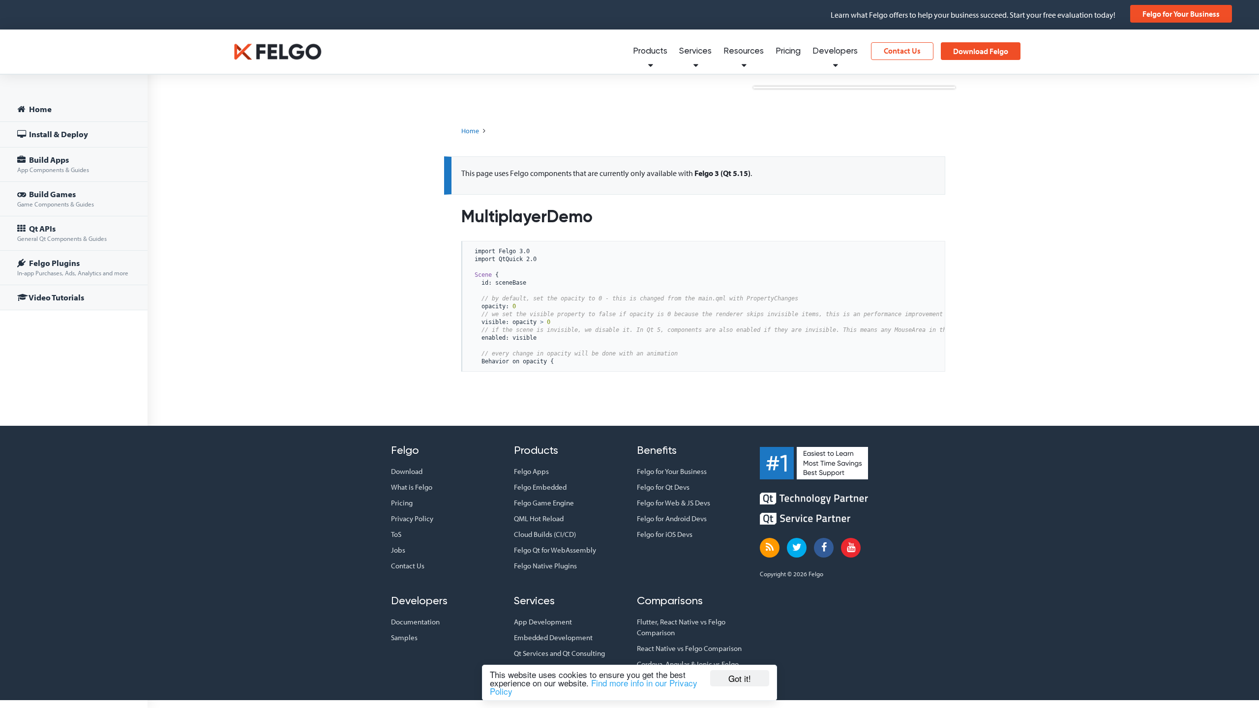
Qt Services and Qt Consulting (559, 653)
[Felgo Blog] (769, 548)
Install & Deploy (58, 134)
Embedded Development (553, 637)
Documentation (415, 621)
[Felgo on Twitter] (797, 548)
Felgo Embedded (540, 487)
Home (40, 109)
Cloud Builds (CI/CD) (545, 534)
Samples (404, 637)
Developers (835, 51)
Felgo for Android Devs (672, 518)
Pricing (788, 51)
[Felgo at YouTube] (851, 548)
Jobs (398, 550)
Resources (743, 51)
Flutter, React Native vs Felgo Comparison (681, 627)
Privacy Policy (412, 518)
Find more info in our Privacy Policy (593, 687)
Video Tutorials (56, 297)
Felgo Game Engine (544, 502)
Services (695, 51)
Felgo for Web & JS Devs (673, 502)
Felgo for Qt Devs (663, 487)
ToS (396, 534)
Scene (483, 274)
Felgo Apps (531, 471)
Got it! (739, 678)
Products (650, 51)
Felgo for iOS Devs (664, 534)
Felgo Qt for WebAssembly (555, 550)
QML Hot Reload (539, 518)
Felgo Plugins (72, 267)
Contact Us (902, 51)
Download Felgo (980, 51)
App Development (543, 621)
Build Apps (53, 164)
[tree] (74, 205)
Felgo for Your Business (1181, 14)
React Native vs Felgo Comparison (689, 648)
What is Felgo (411, 487)
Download (406, 471)
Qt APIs (62, 232)
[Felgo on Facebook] (824, 548)
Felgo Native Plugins (545, 565)
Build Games (55, 198)
